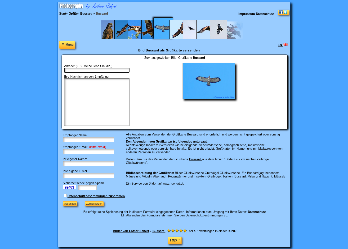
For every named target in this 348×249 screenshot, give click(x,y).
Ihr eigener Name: (75, 159)
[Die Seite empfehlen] (283, 14)
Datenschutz (265, 14)
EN (280, 45)
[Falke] (207, 38)
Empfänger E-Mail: (75, 147)
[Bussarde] (194, 38)
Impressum (246, 14)
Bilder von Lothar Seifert (131, 231)
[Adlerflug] (125, 38)
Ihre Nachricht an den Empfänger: (87, 76)
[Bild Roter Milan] (152, 38)
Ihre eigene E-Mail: (76, 171)
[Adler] (112, 38)
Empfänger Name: (75, 135)
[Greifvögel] (221, 38)
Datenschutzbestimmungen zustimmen (96, 196)
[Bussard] (166, 38)
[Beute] (139, 38)
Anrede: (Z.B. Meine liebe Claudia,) (88, 66)
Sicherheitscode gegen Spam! (83, 183)
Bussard (199, 57)
